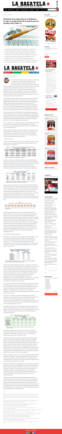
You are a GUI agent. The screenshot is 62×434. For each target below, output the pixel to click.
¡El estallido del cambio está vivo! (49, 96)
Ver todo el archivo (48, 294)
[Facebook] (27, 432)
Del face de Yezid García (48, 235)
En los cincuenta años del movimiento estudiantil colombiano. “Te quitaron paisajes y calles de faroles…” (50, 220)
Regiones (37, 9)
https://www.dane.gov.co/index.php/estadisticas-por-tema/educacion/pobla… (27, 394)
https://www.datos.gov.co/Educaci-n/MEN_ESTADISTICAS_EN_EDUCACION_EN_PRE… (17, 416)
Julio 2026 (47, 279)
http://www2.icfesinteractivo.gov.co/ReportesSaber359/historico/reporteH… (14, 405)
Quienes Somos (11, 9)
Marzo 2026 (47, 283)
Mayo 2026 (47, 281)
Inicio (6, 9)
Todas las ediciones (48, 163)
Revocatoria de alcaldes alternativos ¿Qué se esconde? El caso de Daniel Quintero (51, 254)
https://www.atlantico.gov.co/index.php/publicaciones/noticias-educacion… (14, 402)
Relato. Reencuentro (48, 256)
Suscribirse (46, 56)
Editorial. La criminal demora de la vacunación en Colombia (50, 203)
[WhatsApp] (29, 432)
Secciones (32, 9)
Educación (10, 14)
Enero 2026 (47, 284)
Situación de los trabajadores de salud (50, 223)
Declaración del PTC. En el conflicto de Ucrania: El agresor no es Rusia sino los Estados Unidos (51, 251)
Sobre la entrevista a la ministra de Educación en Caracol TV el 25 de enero (51, 248)
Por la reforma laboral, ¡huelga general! (50, 70)
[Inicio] (31, 4)
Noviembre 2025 (48, 286)
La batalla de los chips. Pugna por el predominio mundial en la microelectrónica (51, 214)
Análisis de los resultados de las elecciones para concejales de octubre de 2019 (51, 242)
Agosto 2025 (48, 288)
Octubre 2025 (48, 287)
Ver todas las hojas (48, 109)
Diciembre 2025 (48, 285)
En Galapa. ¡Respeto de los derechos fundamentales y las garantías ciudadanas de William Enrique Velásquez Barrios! (51, 208)
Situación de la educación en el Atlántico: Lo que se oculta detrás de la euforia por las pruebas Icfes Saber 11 (51, 217)
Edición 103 (47, 133)
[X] (31, 432)
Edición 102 (47, 148)
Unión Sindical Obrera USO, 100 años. (50, 43)
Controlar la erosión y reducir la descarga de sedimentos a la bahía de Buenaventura (51, 237)
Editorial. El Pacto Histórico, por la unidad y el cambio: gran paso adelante (51, 200)
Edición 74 (5, 14)
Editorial (17, 9)
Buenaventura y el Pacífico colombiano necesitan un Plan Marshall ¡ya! (50, 212)
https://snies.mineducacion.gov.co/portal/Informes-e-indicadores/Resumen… (14, 420)
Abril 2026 (47, 282)
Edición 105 (47, 118)
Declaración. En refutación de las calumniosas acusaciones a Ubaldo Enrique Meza (51, 245)
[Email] (33, 432)
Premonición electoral (48, 226)
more (45, 272)
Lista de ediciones (24, 9)
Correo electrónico (48, 49)
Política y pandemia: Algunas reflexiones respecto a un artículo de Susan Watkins (51, 259)
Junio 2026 (47, 280)
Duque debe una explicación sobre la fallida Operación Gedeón (50, 205)
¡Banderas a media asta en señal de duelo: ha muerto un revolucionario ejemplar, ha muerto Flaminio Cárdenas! (51, 261)
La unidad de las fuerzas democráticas (50, 224)
